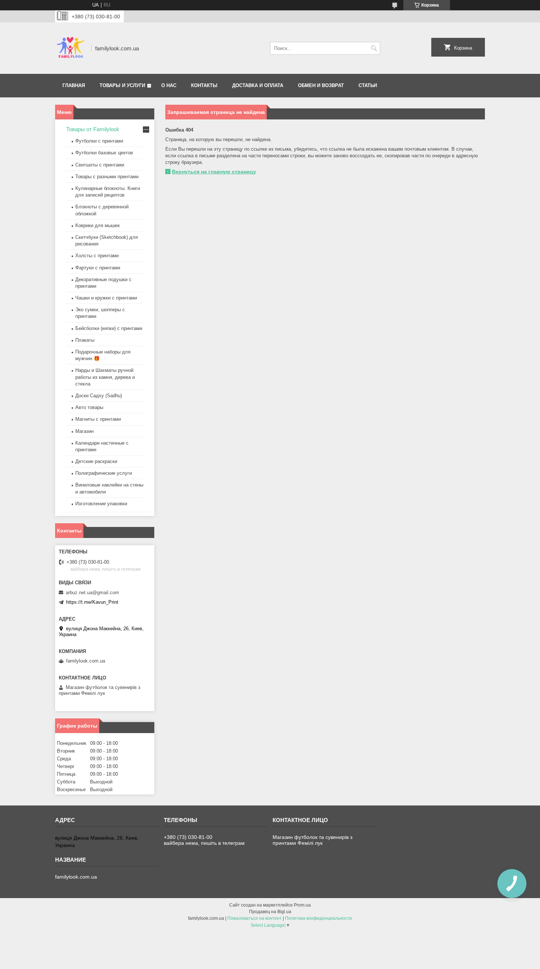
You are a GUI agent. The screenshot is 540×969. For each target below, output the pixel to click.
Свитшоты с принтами (99, 165)
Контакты (204, 85)
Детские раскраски (96, 461)
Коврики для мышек (97, 225)
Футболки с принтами (99, 141)
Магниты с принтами (98, 419)
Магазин (84, 431)
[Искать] (373, 48)
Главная (73, 85)
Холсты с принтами (97, 255)
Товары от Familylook (92, 129)
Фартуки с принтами (97, 267)
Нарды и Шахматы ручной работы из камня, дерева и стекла (105, 376)
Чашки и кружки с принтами (106, 298)
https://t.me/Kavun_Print (92, 602)
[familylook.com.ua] (70, 48)
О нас (168, 85)
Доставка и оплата (257, 85)
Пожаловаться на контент (254, 918)
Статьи (368, 85)
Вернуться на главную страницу (214, 172)
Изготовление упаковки (101, 503)
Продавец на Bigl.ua (270, 911)
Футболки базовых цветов (104, 152)
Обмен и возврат (321, 85)
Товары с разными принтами (106, 176)
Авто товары (89, 407)
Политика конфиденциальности (318, 918)
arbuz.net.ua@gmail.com (92, 592)
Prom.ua (302, 905)
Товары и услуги (122, 85)
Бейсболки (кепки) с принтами (108, 328)
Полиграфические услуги (103, 473)
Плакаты (84, 340)
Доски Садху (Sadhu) (98, 395)
